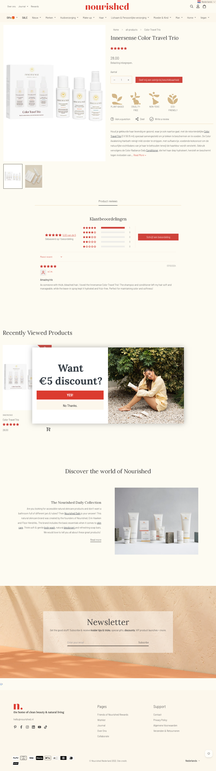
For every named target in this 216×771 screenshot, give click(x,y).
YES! (70, 395)
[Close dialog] (180, 352)
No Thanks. (70, 405)
